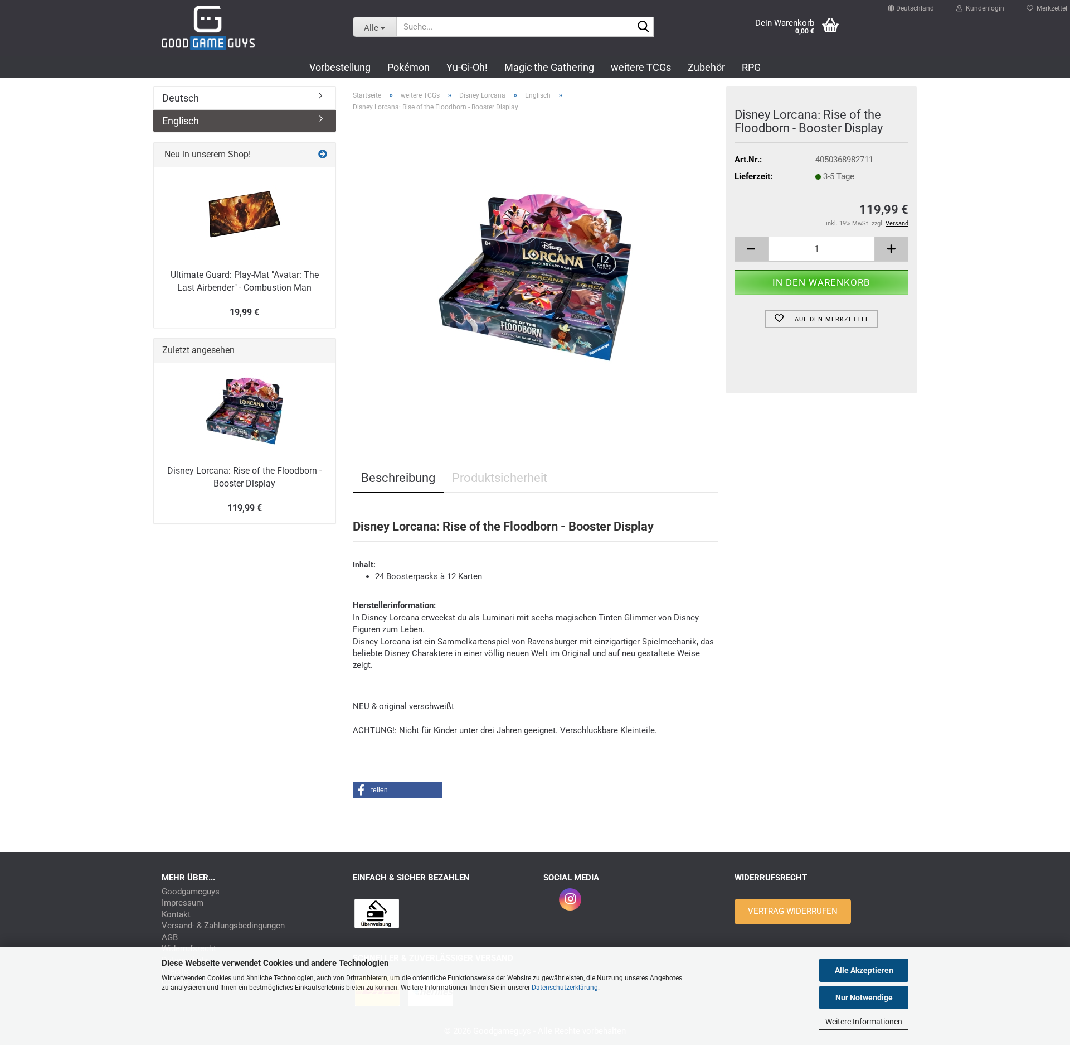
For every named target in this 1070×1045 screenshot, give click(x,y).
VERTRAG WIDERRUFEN (793, 911)
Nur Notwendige (864, 997)
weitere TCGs (641, 67)
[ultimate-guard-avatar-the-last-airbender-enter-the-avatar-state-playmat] (245, 214)
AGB (170, 937)
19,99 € (244, 312)
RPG (751, 67)
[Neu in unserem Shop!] (322, 154)
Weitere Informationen (863, 1021)
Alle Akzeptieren (864, 970)
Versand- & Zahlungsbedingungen (223, 926)
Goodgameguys (191, 892)
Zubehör (706, 67)
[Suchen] (643, 27)
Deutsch (180, 98)
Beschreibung (398, 478)
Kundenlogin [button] (983, 5)
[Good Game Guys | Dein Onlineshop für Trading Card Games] (249, 28)
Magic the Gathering (549, 67)
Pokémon (408, 67)
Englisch (180, 121)
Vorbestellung (340, 67)
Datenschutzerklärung (565, 987)
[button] (911, 3)
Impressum (182, 903)
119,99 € (244, 508)
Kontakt (176, 914)
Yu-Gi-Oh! (467, 67)
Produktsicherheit (499, 478)
